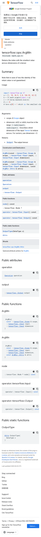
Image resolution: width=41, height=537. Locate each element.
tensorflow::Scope (25, 153)
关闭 (20, 28)
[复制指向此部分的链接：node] (9, 366)
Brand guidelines (8, 509)
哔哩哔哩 (5, 488)
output (5, 188)
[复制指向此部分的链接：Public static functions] (31, 420)
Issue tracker (6, 498)
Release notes (7, 502)
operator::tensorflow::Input (15, 212)
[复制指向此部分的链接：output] (11, 284)
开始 (20, 34)
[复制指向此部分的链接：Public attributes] (24, 260)
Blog (3, 477)
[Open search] (32, 2)
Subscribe (34, 526)
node (5, 204)
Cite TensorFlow (7, 513)
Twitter (4, 484)
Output (10, 142)
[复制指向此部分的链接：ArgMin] (11, 311)
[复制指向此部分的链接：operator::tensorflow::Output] (35, 401)
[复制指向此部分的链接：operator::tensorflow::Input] (32, 383)
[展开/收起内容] (5, 47)
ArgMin (5, 153)
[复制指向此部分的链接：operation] (14, 267)
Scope (16, 118)
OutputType (8, 231)
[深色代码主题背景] (34, 90)
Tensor (27, 130)
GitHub (4, 481)
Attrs (5, 235)
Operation (7, 184)
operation (7, 180)
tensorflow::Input (19, 155)
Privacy (11, 521)
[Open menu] (3, 2)
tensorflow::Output (13, 192)
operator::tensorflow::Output (16, 218)
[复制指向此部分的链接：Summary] (15, 72)
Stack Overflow (7, 505)
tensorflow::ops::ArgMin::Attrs (13, 247)
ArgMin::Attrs (9, 169)
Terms (4, 521)
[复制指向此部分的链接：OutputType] (16, 427)
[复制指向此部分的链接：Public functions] (24, 304)
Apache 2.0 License (8, 457)
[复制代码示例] (37, 90)
